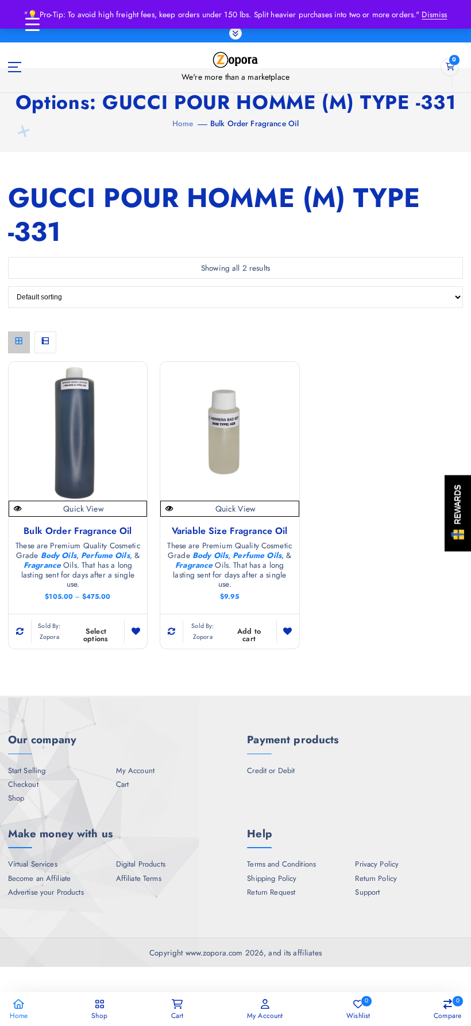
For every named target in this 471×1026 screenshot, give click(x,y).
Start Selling (27, 770)
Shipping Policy (271, 878)
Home (183, 123)
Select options (96, 635)
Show (458, 513)
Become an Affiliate (39, 878)
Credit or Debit (271, 770)
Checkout (23, 784)
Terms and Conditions (281, 864)
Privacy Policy (377, 864)
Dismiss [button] (434, 14)
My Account (135, 770)
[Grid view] (19, 342)
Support (367, 892)
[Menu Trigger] (32, 24)
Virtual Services (32, 864)
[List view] (45, 342)
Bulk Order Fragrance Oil (254, 123)
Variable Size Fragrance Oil (230, 531)
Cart (122, 784)
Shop (16, 798)
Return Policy (376, 878)
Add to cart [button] (249, 635)
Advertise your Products (46, 892)
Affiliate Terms (138, 878)
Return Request (271, 892)
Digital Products (140, 864)
